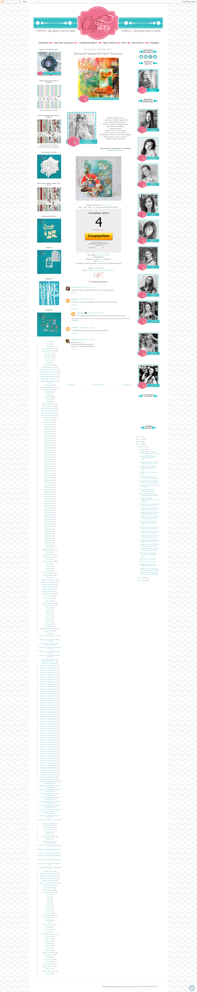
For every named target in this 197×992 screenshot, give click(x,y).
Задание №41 (48, 475)
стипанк (48, 911)
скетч (49, 899)
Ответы (75, 309)
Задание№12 (48, 515)
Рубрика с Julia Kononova (48, 874)
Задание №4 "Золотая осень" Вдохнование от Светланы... (150, 569)
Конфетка (48, 568)
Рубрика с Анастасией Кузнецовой (50, 842)
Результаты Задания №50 (48, 765)
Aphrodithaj (80, 313)
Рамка (48, 633)
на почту (100, 261)
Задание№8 (48, 543)
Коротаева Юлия (48, 573)
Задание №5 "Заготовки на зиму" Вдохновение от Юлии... (148, 457)
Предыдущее (126, 384)
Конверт (48, 566)
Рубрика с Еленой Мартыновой (49, 849)
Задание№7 (48, 540)
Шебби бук (48, 936)
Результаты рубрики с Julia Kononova (49, 812)
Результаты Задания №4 (48, 742)
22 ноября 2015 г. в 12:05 (87, 287)
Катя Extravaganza (48, 561)
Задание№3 (48, 531)
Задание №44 (48, 482)
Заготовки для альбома (48, 415)
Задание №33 (48, 457)
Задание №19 (48, 424)
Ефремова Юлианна (48, 408)
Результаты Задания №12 (48, 672)
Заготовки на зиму (49, 417)
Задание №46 (48, 487)
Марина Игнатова (48, 587)
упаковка (49, 927)
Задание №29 (48, 447)
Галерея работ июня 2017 (48, 374)
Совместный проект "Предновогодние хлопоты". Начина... (149, 499)
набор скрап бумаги (48, 603)
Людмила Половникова (48, 582)
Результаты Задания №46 (48, 756)
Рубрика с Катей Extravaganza (48, 859)
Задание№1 (48, 508)
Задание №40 (48, 473)
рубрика (48, 839)
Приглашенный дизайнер (48, 629)
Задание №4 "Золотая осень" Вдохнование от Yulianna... (149, 573)
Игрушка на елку (48, 554)
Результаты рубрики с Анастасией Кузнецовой (50, 782)
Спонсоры (48, 906)
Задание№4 (48, 533)
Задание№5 (48, 536)
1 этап (48, 341)
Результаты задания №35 (48, 730)
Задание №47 (48, 489)
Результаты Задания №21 (48, 696)
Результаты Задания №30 (48, 719)
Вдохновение (48, 365)
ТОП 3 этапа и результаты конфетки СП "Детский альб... (148, 522)
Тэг (48, 922)
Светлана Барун (48, 890)
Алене (101, 259)
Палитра (49, 619)
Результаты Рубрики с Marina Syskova (49, 816)
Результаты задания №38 (48, 737)
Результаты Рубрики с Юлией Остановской (49, 806)
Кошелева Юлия (48, 575)
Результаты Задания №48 (48, 758)
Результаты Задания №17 (48, 684)
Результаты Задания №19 (48, 689)
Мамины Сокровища (48, 584)
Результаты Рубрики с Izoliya (48, 809)
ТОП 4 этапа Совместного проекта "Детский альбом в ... (150, 477)
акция (49, 344)
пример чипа (48, 631)
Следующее (70, 384)
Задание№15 (48, 522)
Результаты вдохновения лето (49, 635)
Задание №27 (48, 443)
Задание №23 (48, 434)
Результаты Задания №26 (48, 707)
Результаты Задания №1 (48, 665)
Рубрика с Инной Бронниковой (49, 855)
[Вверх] (192, 988)
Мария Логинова (48, 589)
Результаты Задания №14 (48, 677)
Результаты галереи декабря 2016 (49, 640)
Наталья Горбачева (48, 605)
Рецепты (49, 834)
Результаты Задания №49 (48, 761)
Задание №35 (48, 461)
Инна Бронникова (48, 557)
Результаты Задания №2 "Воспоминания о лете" (148, 565)
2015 (140, 444)
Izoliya (48, 957)
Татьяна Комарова (48, 915)
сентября (143, 580)
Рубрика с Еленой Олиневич (48, 853)
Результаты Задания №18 (48, 686)
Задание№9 (48, 545)
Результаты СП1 (48, 827)
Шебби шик (48, 939)
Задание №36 (48, 464)
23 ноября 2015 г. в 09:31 (86, 339)
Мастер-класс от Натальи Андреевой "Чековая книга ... (150, 494)
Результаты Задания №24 (48, 703)
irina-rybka (74, 287)
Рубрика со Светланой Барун (48, 883)
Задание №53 (48, 503)
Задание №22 (48, 431)
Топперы (49, 918)
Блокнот (48, 360)
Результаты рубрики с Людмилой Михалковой (49, 802)
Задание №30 (48, 450)
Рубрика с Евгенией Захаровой (49, 845)
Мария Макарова (48, 591)
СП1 (48, 901)
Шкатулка (48, 945)
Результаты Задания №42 (48, 749)
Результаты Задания (49, 663)
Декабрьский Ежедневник (48, 387)
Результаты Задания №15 (48, 679)
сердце (48, 897)
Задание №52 (48, 501)
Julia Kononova (48, 959)
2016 (140, 442)
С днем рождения (48, 885)
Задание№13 (48, 517)
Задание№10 (48, 510)
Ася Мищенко (48, 355)
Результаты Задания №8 (48, 777)
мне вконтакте (106, 205)
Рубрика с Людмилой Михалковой (50, 863)
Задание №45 (48, 485)
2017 (140, 439)
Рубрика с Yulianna (48, 881)
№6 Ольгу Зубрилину (115, 150)
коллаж (48, 564)
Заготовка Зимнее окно (48, 410)
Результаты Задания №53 (48, 770)
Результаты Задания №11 (48, 670)
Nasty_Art (48, 969)
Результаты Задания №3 (94, 270)
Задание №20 (48, 427)
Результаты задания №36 (48, 733)
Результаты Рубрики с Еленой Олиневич (50, 790)
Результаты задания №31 (48, 721)
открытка (48, 617)
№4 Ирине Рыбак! (103, 255)
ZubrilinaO (74, 339)
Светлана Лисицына (48, 892)
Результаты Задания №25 (48, 705)
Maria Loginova (48, 964)
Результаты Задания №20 (48, 693)
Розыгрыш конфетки (109, 270)
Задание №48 (48, 492)
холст (49, 932)
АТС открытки (48, 358)
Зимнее (48, 552)
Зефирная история (48, 550)
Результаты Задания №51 (48, 768)
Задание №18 (48, 422)
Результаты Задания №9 (48, 779)
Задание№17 (48, 526)
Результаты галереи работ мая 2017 (50, 656)
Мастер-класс (48, 596)
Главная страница (98, 384)
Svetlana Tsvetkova (48, 971)
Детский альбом (48, 390)
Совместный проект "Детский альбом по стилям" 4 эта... (149, 532)
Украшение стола (48, 925)
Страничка (48, 913)
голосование (48, 385)
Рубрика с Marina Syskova (48, 878)
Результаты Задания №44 (48, 754)
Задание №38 (48, 468)
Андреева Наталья (48, 351)
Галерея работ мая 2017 (48, 379)
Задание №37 (48, 466)
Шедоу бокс (49, 941)
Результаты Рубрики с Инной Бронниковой (49, 794)
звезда (48, 547)
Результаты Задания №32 (48, 724)
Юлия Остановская (48, 952)
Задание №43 (48, 480)
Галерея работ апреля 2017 (48, 369)
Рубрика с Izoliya (48, 871)
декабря (142, 447)
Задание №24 (48, 436)
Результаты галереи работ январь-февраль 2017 (49, 660)
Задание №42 (48, 478)
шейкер (48, 943)
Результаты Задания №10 (48, 668)
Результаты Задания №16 (48, 682)
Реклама (48, 832)
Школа (48, 948)
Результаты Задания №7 (48, 774)
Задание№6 (48, 538)
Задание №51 (48, 499)
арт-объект (48, 353)
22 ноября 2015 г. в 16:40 (86, 299)
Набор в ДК (48, 601)
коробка (48, 570)
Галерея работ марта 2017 (49, 376)
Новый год (48, 612)
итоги (49, 559)
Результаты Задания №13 (48, 675)
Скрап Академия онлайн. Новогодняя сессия (148, 490)
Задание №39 (48, 471)
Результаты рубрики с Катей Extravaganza (50, 798)
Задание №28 (48, 445)
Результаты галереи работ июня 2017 (49, 648)
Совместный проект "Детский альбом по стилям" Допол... (149, 481)
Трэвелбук (48, 920)
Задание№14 (48, 519)
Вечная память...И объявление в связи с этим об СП (150, 504)
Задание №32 (48, 455)
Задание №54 (48, 506)
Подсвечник (49, 626)
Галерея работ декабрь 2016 (48, 372)
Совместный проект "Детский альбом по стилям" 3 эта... (149, 549)
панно (48, 622)
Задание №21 (48, 429)
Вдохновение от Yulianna (148, 559)
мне (94, 259)
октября (142, 578)
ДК (48, 394)
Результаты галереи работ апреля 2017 (49, 644)
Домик (48, 401)
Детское (48, 392)
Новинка (48, 608)
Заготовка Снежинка (48, 413)
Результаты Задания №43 (48, 751)
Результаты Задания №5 (48, 763)
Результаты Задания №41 (48, 747)
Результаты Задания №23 (48, 700)
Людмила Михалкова (48, 580)
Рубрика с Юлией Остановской (49, 867)
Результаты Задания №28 (48, 712)
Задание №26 (48, 441)
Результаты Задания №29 (48, 714)
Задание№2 (48, 529)
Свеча (48, 894)
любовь (48, 577)
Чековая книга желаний (48, 934)
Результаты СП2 (48, 830)
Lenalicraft (48, 962)
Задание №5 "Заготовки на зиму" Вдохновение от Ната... (148, 468)
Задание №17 (48, 420)
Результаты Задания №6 (48, 772)
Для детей (48, 397)
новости (48, 610)
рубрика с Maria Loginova (48, 876)
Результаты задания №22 (48, 698)
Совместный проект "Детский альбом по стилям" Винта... (149, 462)
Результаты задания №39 (48, 740)
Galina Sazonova (48, 955)
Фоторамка (48, 929)
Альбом (48, 346)
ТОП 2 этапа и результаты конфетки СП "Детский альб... (148, 554)
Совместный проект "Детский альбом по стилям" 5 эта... (149, 509)
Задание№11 (48, 512)
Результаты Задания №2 (48, 691)
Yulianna (48, 973)
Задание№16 (48, 524)
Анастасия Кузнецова (48, 349)
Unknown (74, 299)
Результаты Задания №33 (48, 726)
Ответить (74, 293)
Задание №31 (48, 452)
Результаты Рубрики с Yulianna (49, 819)
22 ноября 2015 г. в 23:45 (96, 313)
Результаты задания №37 (48, 735)
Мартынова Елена (48, 594)
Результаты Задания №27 (48, 710)
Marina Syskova (48, 966)
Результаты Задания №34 (48, 728)
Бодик (49, 362)
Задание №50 (48, 496)
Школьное (48, 950)
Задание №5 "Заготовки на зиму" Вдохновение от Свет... (150, 452)
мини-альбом (48, 598)
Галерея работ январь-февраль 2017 (49, 382)
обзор (49, 615)
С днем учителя (48, 887)
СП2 (48, 904)
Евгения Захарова (48, 403)
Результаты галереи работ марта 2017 (50, 652)
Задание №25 (48, 438)
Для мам (48, 399)
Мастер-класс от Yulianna (148, 561)
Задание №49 (48, 494)
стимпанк (48, 908)
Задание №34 (48, 459)
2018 (140, 436)
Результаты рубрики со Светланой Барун (49, 824)
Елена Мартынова (48, 406)
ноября (142, 449)
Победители (48, 624)
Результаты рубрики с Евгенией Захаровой (50, 786)
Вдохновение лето (48, 367)
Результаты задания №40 (48, 744)
